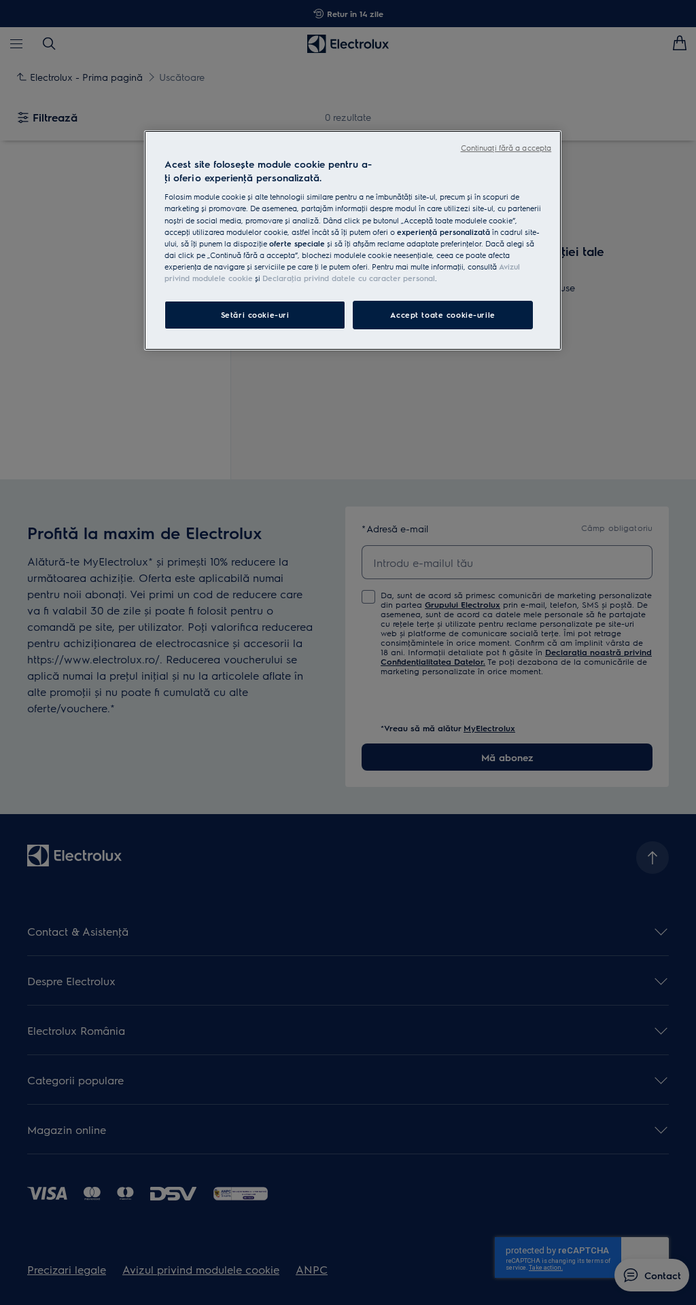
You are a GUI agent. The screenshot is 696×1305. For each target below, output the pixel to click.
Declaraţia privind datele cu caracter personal (348, 278)
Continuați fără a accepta (506, 147)
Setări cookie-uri (255, 315)
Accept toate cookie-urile (442, 315)
